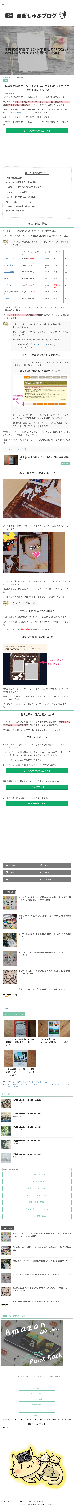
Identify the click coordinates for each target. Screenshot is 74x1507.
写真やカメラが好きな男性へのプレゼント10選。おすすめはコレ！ (30, 1082)
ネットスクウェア (18, 112)
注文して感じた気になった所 (18, 202)
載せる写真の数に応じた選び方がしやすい (25, 186)
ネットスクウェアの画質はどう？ (20, 192)
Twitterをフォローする (36, 1209)
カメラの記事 (36, 1181)
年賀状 (7, 1008)
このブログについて (55, 1376)
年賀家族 (7, 298)
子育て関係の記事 (36, 1202)
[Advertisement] (37, 835)
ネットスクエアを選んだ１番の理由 (21, 182)
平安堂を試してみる (37, 803)
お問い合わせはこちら (36, 1216)
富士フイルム (17, 1376)
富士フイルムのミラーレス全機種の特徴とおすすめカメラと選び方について (42, 1261)
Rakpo (6, 278)
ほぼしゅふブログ (37, 1424)
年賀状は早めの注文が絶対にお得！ (21, 206)
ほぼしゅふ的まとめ (15, 210)
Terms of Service (61, 1419)
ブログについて (36, 1174)
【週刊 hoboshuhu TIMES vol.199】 (27, 1114)
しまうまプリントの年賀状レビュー (20, 449)
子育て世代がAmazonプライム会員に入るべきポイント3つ (42, 989)
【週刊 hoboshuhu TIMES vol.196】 (27, 1154)
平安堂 (6, 292)
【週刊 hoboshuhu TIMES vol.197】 (27, 1141)
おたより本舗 (8, 265)
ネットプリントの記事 (36, 1195)
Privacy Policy (46, 1419)
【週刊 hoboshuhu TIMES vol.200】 (27, 1100)
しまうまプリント (10, 285)
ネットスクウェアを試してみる (37, 131)
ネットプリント (27, 1376)
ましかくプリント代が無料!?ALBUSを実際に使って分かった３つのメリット (42, 1274)
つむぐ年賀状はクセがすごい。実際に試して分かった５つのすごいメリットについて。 (20, 1072)
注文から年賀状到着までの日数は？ (22, 197)
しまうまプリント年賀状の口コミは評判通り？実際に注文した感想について (20, 1042)
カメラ (34, 1376)
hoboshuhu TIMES (43, 1376)
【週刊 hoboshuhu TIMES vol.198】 (27, 1127)
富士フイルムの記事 (36, 1188)
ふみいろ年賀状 (9, 272)
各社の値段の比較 (14, 178)
